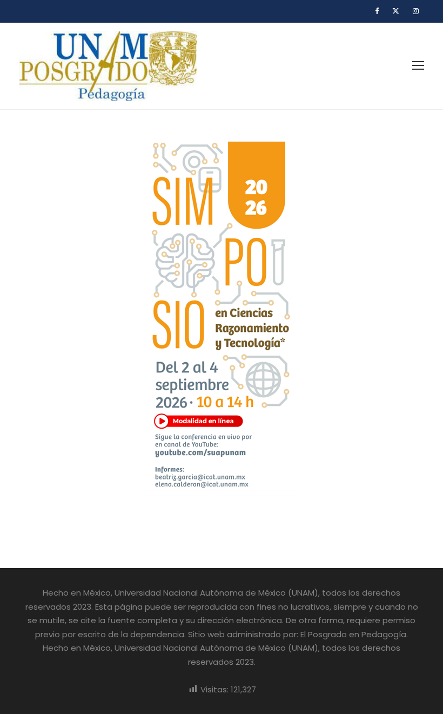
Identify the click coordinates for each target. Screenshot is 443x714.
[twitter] (395, 11)
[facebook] (377, 11)
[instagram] (416, 11)
